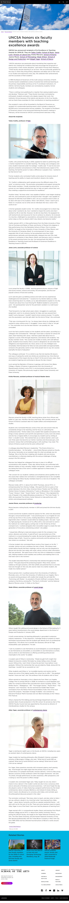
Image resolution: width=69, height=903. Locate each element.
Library (57, 870)
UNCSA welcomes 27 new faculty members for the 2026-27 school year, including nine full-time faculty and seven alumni (16, 855)
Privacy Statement (46, 898)
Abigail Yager (35, 59)
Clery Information (64, 898)
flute (29, 121)
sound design (38, 587)
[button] (59, 2)
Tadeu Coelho (36, 52)
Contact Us (7, 883)
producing (37, 503)
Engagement (58, 876)
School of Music (48, 52)
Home (2, 31)
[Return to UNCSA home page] (5, 2)
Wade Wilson (42, 57)
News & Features (8, 31)
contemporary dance (40, 710)
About (43, 870)
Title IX (56, 898)
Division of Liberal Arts (21, 55)
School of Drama (50, 55)
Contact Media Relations (15, 826)
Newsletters (45, 881)
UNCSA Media (58, 884)
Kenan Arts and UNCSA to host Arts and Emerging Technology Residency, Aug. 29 (34, 853)
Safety (52, 898)
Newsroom (58, 873)
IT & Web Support (46, 884)
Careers (43, 873)
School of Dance (47, 59)
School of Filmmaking (28, 57)
